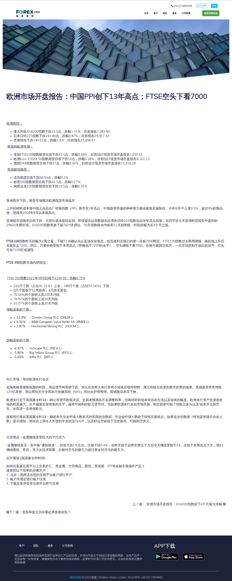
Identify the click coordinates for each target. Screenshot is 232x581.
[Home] (31, 14)
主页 (146, 13)
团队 (165, 13)
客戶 (156, 13)
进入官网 (201, 6)
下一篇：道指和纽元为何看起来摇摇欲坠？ (40, 512)
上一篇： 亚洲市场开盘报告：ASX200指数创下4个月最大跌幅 (177, 504)
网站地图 (76, 577)
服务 (174, 13)
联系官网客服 (210, 13)
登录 (214, 6)
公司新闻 (186, 13)
